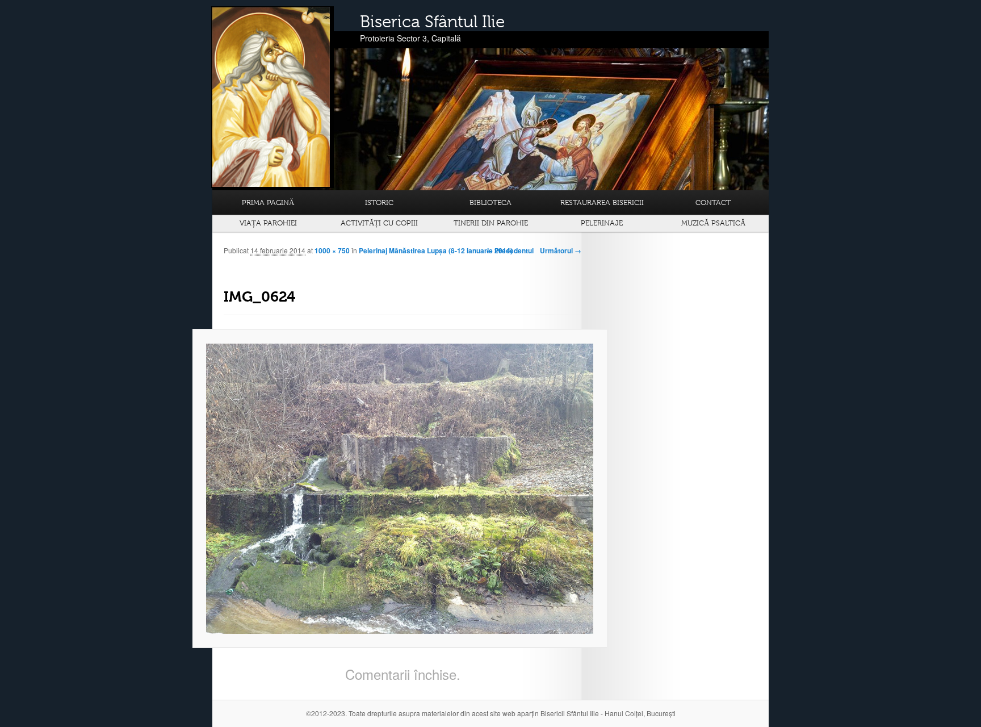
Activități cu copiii (379, 223)
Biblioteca (490, 202)
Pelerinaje (602, 223)
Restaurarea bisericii (602, 202)
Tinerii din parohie (491, 223)
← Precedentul (510, 250)
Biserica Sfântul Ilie (432, 21)
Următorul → (560, 250)
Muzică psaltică (713, 223)
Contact (713, 202)
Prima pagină (268, 202)
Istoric (379, 202)
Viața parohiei (268, 223)
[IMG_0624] (399, 489)
